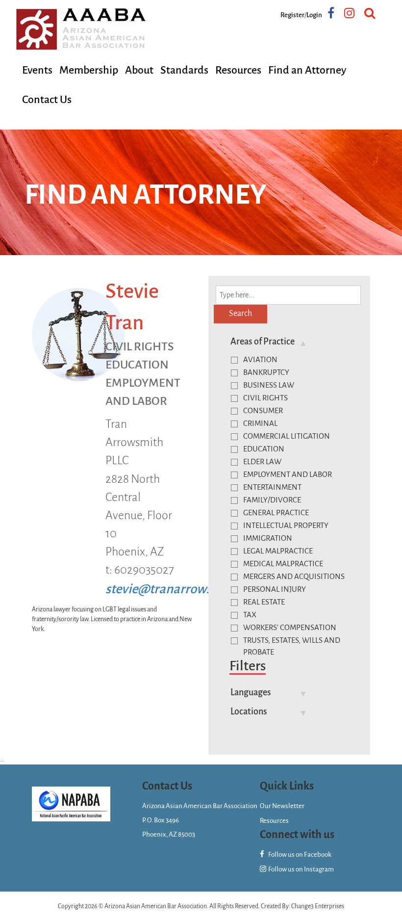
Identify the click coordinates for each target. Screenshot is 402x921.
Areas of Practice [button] (262, 341)
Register (292, 15)
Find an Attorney (307, 70)
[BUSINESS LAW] (234, 385)
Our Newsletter (282, 806)
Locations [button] (248, 711)
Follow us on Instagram (300, 869)
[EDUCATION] (234, 449)
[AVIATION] (234, 360)
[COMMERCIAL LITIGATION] (234, 436)
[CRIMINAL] (234, 424)
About (139, 70)
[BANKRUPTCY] (234, 372)
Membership (88, 70)
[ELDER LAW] (234, 462)
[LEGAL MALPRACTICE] (234, 551)
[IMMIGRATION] (234, 538)
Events (37, 70)
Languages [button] (250, 692)
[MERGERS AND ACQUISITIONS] (234, 577)
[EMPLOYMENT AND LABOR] (234, 475)
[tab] (290, 341)
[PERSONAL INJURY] (234, 589)
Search (240, 313)
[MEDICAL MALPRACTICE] (234, 564)
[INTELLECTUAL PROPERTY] (234, 526)
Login (314, 15)
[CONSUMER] (234, 411)
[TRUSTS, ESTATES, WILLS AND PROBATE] (234, 640)
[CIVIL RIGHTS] (234, 398)
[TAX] (234, 615)
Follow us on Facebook (299, 854)
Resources (238, 70)
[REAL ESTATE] (234, 602)
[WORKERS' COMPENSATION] (234, 628)
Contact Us (47, 99)
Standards (184, 70)
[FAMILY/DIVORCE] (234, 500)
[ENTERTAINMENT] (234, 487)
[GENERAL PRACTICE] (234, 513)
